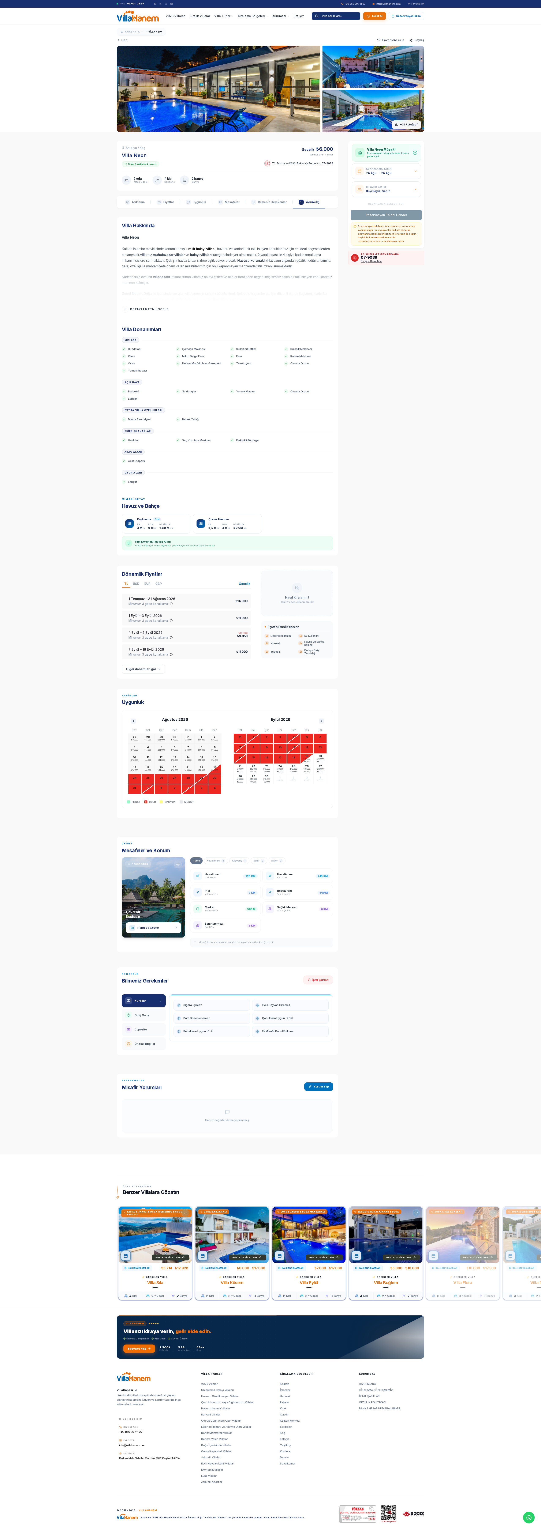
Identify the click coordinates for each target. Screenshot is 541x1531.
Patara (284, 1402)
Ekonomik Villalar (212, 1469)
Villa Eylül (309, 1282)
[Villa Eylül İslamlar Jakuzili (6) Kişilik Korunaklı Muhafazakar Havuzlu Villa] (309, 1235)
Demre (284, 1457)
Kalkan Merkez (290, 1420)
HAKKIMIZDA (367, 1384)
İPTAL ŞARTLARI (369, 1396)
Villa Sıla (155, 1282)
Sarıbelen (286, 1426)
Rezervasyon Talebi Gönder (386, 215)
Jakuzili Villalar (211, 1457)
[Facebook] (155, 3)
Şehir (258, 860)
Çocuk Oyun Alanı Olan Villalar (221, 1420)
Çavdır (284, 1414)
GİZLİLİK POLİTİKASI (372, 1402)
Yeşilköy (285, 1445)
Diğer (276, 860)
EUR (147, 583)
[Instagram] (160, 3)
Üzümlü (285, 1396)
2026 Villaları (176, 16)
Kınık (283, 1408)
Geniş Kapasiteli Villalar (216, 1451)
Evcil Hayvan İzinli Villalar (217, 1463)
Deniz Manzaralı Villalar (216, 1433)
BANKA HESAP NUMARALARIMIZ (379, 1408)
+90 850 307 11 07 (130, 1431)
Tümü (196, 860)
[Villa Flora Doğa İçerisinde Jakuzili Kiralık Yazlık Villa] (462, 1235)
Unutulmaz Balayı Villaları (217, 1390)
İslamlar (285, 1390)
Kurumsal (279, 16)
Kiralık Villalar (200, 16)
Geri (124, 40)
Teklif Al (377, 16)
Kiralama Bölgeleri (251, 16)
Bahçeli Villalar (210, 1414)
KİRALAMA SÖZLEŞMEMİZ (376, 1390)
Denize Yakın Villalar (214, 1439)
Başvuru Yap (137, 1348)
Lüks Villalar (209, 1475)
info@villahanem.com (132, 1445)
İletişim (299, 16)
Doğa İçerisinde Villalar (216, 1445)
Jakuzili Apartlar (211, 1482)
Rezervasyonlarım (408, 16)
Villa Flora (462, 1282)
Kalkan (284, 1384)
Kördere (285, 1451)
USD (136, 583)
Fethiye (285, 1439)
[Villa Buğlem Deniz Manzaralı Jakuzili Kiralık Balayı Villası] (385, 1235)
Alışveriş (238, 860)
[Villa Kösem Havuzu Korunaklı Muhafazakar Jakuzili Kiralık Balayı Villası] (232, 1235)
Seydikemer (287, 1463)
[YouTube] (171, 3)
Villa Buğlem (386, 1282)
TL (126, 583)
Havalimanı (215, 860)
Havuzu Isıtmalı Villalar (215, 1408)
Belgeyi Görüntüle (371, 260)
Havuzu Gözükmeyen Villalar (220, 1396)
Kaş (282, 1433)
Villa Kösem (232, 1282)
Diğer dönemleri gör (141, 669)
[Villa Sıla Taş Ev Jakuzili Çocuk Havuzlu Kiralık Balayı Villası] (155, 1235)
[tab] (134, 202)
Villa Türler (222, 16)
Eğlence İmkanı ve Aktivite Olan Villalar (226, 1426)
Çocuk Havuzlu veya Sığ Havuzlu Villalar (227, 1402)
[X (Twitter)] (166, 3)
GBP (158, 583)
